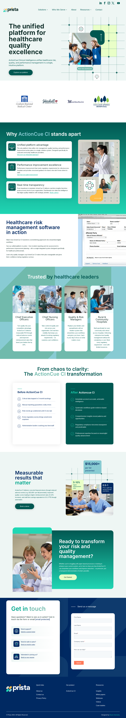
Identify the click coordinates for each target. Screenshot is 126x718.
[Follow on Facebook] (104, 3)
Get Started (68, 577)
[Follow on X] (113, 3)
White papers (100, 694)
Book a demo (54, 192)
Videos (98, 702)
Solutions (42, 10)
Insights (98, 691)
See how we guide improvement (27, 175)
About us (39, 691)
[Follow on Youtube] (118, 3)
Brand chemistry (115, 715)
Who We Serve (58, 10)
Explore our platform (21, 72)
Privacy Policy (41, 698)
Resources (85, 10)
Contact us (40, 694)
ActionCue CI (71, 691)
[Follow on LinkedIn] (100, 3)
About (73, 10)
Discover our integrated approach (27, 155)
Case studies (100, 705)
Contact (98, 10)
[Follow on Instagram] (108, 3)
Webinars (99, 698)
